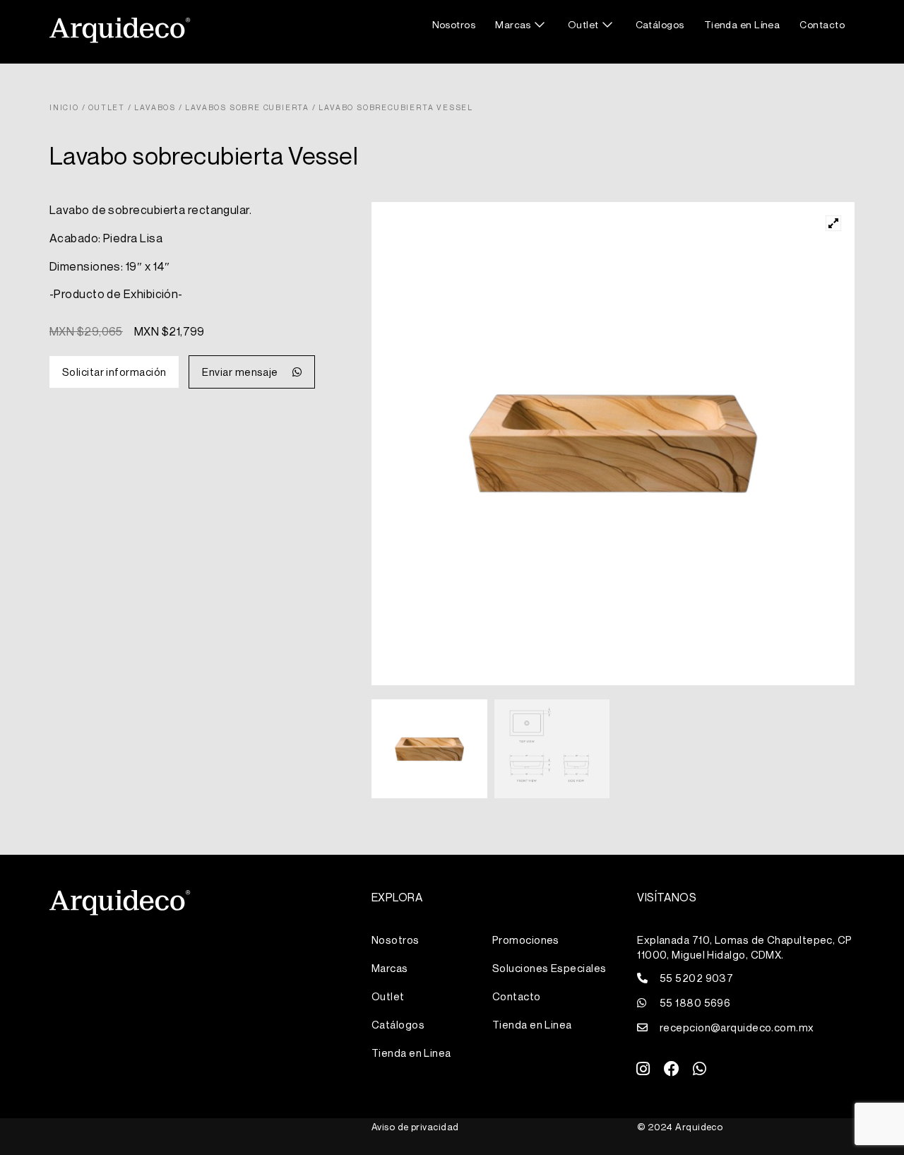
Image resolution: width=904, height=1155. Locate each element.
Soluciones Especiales (549, 967)
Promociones (525, 939)
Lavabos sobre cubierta (247, 107)
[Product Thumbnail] (833, 223)
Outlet (583, 24)
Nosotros (454, 24)
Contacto (822, 24)
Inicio (64, 107)
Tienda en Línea (742, 24)
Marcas (513, 24)
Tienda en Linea (411, 1052)
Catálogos (660, 24)
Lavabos (155, 107)
